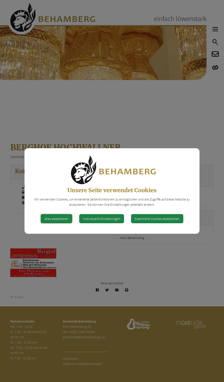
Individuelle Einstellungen (101, 218)
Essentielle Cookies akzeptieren (157, 218)
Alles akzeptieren (56, 218)
